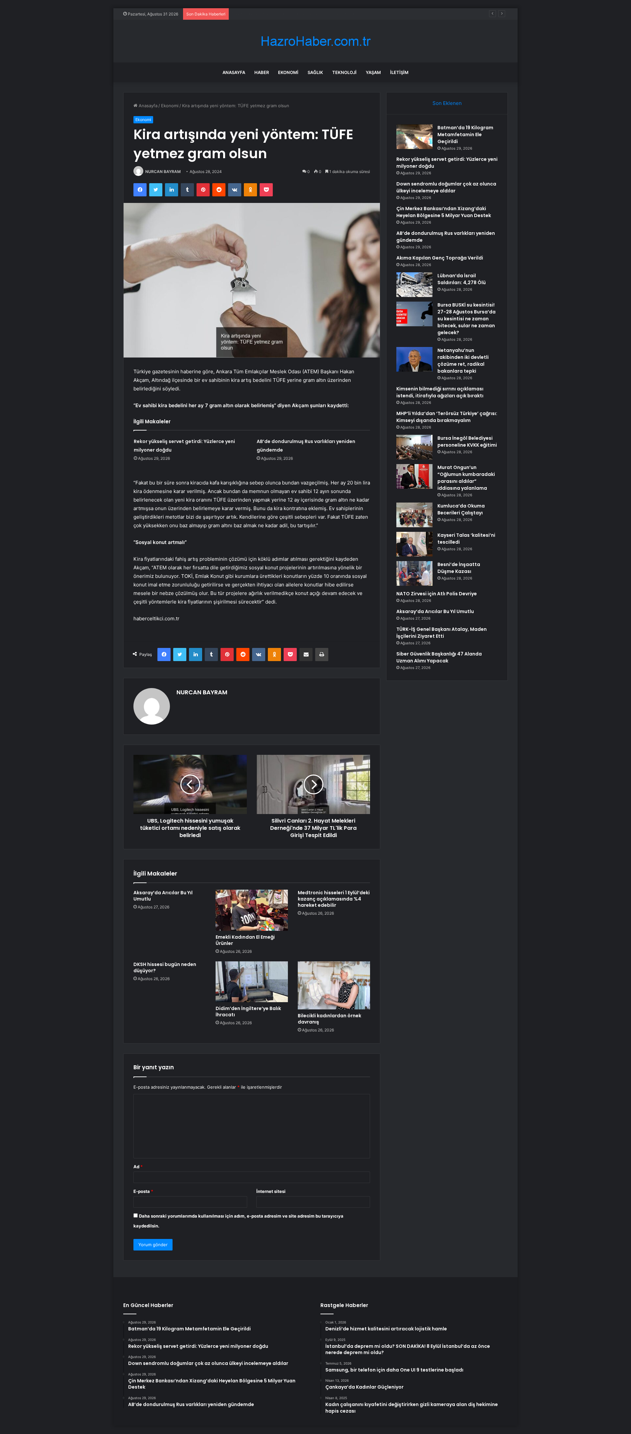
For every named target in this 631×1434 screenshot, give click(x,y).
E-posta (143, 1191)
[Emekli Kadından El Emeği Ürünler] (252, 910)
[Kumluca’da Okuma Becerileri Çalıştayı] (414, 515)
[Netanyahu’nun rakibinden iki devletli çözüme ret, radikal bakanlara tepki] (414, 359)
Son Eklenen (447, 103)
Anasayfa (233, 72)
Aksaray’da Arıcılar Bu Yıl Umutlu (163, 895)
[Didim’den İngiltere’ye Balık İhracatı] (252, 981)
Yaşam (373, 72)
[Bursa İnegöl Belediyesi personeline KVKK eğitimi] (414, 447)
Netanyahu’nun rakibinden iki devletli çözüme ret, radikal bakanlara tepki (463, 360)
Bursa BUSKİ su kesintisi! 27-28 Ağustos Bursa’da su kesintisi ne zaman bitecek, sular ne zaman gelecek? (466, 319)
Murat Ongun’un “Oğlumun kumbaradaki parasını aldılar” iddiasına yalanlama (466, 477)
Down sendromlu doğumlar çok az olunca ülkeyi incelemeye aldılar (299, 13)
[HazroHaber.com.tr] (315, 41)
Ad (138, 1166)
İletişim (399, 72)
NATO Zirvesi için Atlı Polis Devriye (436, 593)
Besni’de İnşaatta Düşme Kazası (458, 568)
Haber (261, 72)
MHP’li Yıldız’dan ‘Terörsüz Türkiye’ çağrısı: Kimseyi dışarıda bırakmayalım (446, 417)
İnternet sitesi (271, 1191)
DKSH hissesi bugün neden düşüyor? (164, 967)
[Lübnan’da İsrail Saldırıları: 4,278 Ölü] (414, 284)
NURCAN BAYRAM (163, 171)
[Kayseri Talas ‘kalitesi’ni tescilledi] (414, 544)
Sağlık (315, 72)
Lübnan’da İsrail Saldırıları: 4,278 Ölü (461, 279)
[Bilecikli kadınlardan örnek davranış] (334, 985)
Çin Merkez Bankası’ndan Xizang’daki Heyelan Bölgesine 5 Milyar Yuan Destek (443, 212)
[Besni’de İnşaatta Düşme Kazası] (414, 573)
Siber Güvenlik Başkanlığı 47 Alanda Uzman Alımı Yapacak (439, 657)
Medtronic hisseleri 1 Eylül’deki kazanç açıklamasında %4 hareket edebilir (334, 898)
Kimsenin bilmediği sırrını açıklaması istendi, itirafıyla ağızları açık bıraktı (439, 392)
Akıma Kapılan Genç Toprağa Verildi (439, 258)
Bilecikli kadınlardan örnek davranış (329, 1018)
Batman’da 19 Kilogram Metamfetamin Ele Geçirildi (465, 134)
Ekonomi (288, 72)
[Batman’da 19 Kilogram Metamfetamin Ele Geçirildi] (414, 136)
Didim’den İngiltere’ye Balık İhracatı (248, 1011)
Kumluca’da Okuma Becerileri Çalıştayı (461, 509)
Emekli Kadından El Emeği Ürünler (245, 940)
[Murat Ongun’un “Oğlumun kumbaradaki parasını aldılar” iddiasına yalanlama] (414, 476)
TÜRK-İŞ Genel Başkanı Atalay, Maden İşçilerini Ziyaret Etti (441, 632)
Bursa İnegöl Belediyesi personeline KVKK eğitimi (467, 441)
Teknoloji (344, 72)
